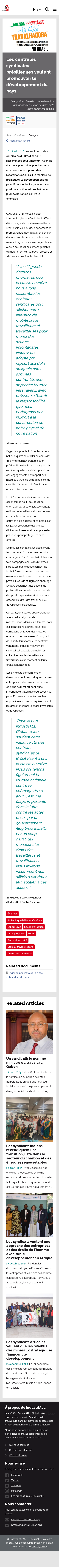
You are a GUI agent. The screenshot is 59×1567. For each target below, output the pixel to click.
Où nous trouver (18, 1455)
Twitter (15, 1480)
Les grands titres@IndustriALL (27, 1496)
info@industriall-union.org (25, 1519)
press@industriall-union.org (26, 1525)
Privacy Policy (39, 1546)
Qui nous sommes (19, 1444)
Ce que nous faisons (20, 1450)
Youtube (16, 1485)
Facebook (17, 1475)
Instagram (16, 1490)
